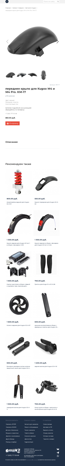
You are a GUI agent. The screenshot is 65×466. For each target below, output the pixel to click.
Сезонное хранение (30, 436)
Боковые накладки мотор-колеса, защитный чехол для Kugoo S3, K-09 (18, 367)
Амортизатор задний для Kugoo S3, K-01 (18, 203)
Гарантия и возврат (48, 439)
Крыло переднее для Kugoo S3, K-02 (46, 203)
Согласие (35, 459)
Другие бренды (10, 439)
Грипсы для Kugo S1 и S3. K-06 (45, 284)
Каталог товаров (18, 8)
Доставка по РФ (47, 427)
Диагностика (28, 439)
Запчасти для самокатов (31, 424)
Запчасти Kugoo (30, 8)
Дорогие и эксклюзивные (13, 436)
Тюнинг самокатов (30, 430)
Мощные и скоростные (12, 433)
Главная (8, 8)
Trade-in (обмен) (29, 433)
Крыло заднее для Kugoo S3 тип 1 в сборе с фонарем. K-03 (18, 244)
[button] (57, 41)
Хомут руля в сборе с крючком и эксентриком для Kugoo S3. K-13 (46, 408)
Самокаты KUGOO (11, 427)
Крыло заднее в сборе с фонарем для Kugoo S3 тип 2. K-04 (46, 244)
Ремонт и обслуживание (31, 427)
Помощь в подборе (11, 442)
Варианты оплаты (48, 430)
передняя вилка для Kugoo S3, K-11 (18, 408)
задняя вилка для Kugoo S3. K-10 (46, 366)
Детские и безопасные (12, 430)
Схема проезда (47, 424)
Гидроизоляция (29, 442)
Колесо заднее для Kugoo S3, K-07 (18, 325)
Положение (29, 459)
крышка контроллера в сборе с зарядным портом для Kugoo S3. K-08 (46, 326)
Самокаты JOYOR (11, 424)
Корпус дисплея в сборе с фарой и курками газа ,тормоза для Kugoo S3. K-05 (18, 285)
